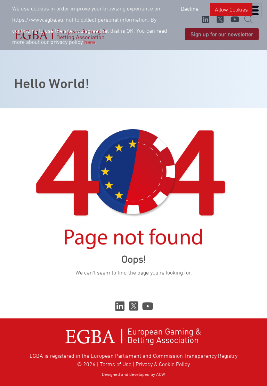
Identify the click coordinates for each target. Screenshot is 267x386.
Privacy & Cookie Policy (163, 364)
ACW (160, 374)
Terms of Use (115, 364)
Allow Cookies (231, 9)
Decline (190, 9)
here (89, 42)
